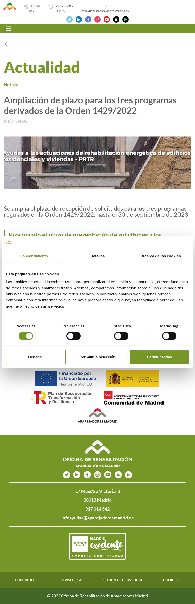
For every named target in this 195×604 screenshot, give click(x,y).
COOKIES (170, 580)
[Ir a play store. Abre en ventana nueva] (128, 474)
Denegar (35, 357)
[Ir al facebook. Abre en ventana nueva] (88, 18)
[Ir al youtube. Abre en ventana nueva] (107, 474)
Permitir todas (159, 357)
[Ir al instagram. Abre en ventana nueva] (97, 18)
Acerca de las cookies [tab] (161, 256)
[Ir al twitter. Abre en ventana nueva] (69, 18)
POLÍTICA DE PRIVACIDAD (121, 580)
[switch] (73, 336)
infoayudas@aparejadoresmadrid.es (105, 10)
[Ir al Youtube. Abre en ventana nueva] (107, 18)
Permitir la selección (97, 357)
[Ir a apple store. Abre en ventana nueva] (118, 474)
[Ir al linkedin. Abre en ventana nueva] (79, 18)
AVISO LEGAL (73, 580)
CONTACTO (24, 580)
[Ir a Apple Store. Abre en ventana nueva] (116, 18)
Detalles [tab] (97, 256)
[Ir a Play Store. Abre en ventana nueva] (125, 18)
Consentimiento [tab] (34, 256)
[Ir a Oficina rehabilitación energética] (10, 6)
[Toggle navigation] (8, 28)
